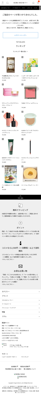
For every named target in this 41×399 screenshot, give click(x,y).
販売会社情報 (24, 366)
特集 (3, 312)
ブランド (5, 296)
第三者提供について (30, 369)
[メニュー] (2, 3)
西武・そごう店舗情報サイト (9, 325)
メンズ (35, 8)
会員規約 (13, 366)
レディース (29, 8)
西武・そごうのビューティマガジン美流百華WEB (14, 330)
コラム (4, 316)
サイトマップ (24, 357)
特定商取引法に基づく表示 (13, 369)
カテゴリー (6, 291)
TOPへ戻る (20, 198)
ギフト (23, 8)
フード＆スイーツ (16, 8)
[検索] (7, 3)
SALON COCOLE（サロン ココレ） (11, 333)
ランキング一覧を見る (19, 51)
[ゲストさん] (33, 3)
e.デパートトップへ (20, 35)
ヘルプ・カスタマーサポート (9, 357)
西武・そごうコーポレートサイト (10, 328)
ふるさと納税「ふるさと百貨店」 (10, 338)
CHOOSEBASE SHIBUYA (8, 335)
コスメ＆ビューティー (5, 8)
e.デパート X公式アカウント (9, 340)
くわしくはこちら (7, 259)
